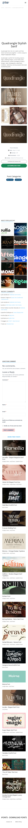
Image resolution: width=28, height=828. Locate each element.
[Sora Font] (7, 281)
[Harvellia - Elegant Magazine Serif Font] (14, 448)
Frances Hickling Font (9, 528)
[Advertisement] (14, 26)
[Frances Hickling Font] (14, 518)
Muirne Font (6, 684)
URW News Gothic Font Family (13, 305)
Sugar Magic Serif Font (9, 730)
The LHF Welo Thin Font (10, 772)
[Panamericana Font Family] (20, 268)
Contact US (9, 822)
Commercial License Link (14, 161)
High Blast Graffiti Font (9, 505)
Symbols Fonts (19, 461)
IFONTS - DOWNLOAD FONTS (14, 817)
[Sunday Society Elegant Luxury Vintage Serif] (14, 785)
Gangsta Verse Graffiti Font (11, 665)
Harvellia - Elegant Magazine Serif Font (13, 458)
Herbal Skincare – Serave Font (11, 642)
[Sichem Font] (14, 587)
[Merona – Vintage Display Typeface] (14, 541)
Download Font (14, 165)
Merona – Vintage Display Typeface (13, 551)
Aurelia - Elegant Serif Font (10, 707)
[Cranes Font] (7, 242)
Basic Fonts (8, 7)
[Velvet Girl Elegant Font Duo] (14, 472)
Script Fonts (13, 484)
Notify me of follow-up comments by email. (12, 421)
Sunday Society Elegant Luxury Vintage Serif (12, 796)
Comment (5, 380)
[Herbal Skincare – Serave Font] (14, 632)
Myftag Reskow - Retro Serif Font (13, 619)
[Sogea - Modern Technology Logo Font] (20, 229)
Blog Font (11, 315)
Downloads (13, 155)
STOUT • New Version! (14, 321)
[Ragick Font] (20, 242)
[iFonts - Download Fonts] (6, 2)
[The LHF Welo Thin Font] (14, 764)
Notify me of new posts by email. (13, 426)
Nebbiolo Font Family (15, 294)
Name (4, 404)
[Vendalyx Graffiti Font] (14, 743)
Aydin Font (11, 318)
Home (2, 7)
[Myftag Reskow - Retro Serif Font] (14, 609)
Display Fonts (5, 461)
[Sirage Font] (20, 255)
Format (13, 153)
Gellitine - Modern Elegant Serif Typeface (12, 575)
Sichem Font (6, 596)
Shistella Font (10, 324)
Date (11, 150)
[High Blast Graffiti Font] (14, 495)
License (8, 158)
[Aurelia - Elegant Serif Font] (14, 697)
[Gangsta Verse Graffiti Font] (14, 655)
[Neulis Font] (7, 229)
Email (4, 411)
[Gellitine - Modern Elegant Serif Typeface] (14, 564)
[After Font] (7, 255)
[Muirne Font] (14, 676)
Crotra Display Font (18, 312)
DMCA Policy (18, 822)
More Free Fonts (14, 437)
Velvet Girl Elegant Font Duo (11, 482)
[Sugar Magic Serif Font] (14, 720)
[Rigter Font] (20, 281)
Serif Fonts (18, 179)
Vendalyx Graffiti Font (9, 753)
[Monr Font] (7, 268)
